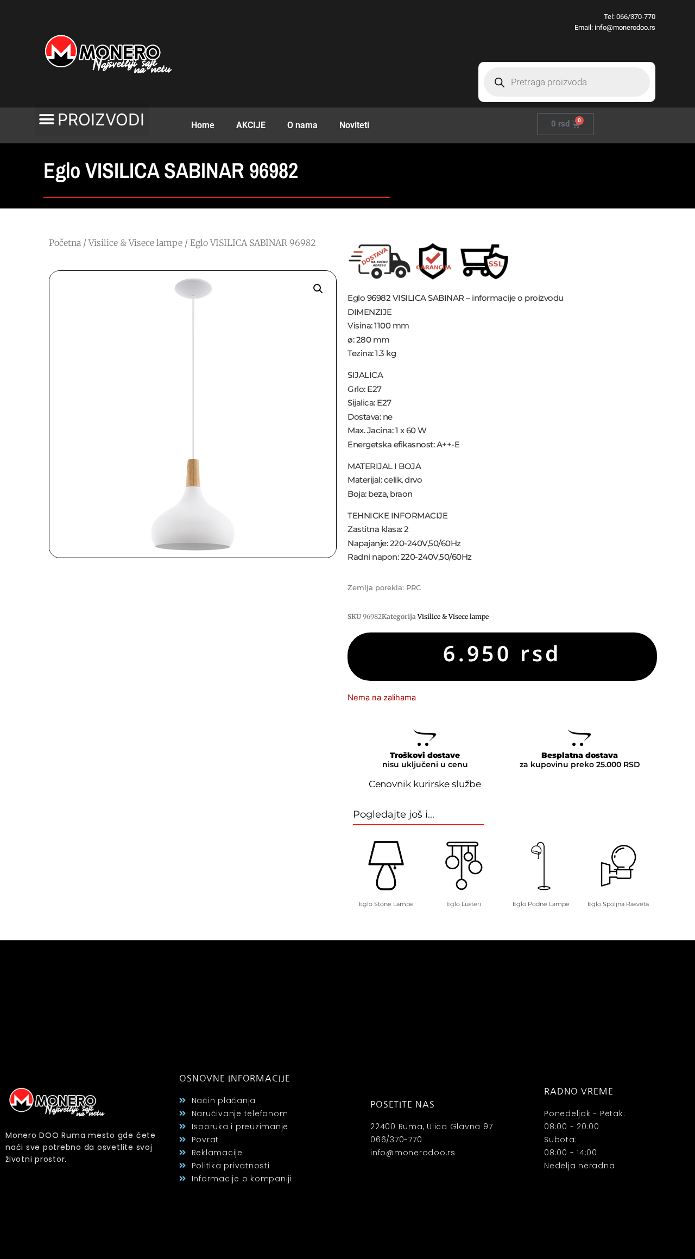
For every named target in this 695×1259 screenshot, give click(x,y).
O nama (302, 125)
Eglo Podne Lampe (541, 904)
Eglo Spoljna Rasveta (618, 904)
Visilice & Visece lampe (135, 242)
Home (202, 125)
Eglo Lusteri (463, 904)
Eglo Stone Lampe (386, 904)
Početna (65, 242)
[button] (92, 119)
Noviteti (354, 125)
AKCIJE (251, 125)
